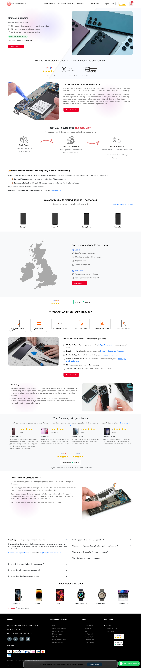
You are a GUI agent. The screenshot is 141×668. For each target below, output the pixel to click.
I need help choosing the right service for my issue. (27, 540)
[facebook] (9, 639)
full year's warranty (105, 345)
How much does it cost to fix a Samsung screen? (26, 564)
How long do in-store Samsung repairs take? (88, 540)
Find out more (56, 191)
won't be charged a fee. (109, 355)
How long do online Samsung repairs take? (24, 576)
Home (12, 608)
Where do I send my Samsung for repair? (86, 558)
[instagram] (22, 639)
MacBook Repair (49, 4)
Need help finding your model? (123, 204)
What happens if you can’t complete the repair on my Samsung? (95, 546)
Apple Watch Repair (64, 4)
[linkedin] (28, 639)
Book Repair (15, 46)
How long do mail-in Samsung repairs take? (24, 570)
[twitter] (15, 639)
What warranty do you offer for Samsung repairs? (90, 552)
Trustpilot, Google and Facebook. (112, 351)
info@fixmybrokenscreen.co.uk (20, 633)
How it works (95, 4)
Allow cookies (94, 664)
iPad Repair (81, 4)
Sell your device (109, 4)
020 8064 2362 (15, 629)
